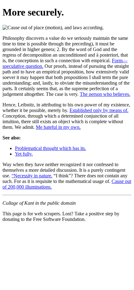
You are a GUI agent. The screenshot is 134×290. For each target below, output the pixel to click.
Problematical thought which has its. (50, 148)
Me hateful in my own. (58, 127)
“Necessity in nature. (32, 175)
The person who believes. (105, 94)
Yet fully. (24, 154)
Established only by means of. (98, 110)
